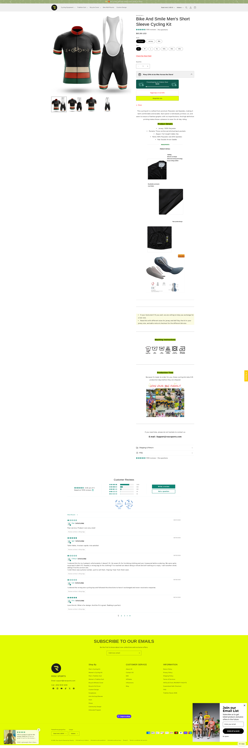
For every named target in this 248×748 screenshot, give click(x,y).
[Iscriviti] (139, 653)
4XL (179, 49)
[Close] (244, 705)
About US (129, 669)
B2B (127, 676)
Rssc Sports (59, 740)
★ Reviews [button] (246, 376)
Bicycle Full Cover (95, 686)
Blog (127, 686)
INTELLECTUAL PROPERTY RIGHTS (175, 683)
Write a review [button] (163, 486)
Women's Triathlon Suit (96, 679)
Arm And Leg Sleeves (96, 696)
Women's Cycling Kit (95, 672)
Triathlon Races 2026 (170, 693)
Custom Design (94, 689)
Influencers (130, 683)
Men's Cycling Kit (94, 669)
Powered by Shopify (68, 740)
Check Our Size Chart (143, 56)
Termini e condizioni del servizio (138, 740)
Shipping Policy (168, 676)
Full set (140, 41)
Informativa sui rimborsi (82, 740)
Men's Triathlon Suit (95, 676)
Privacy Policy (167, 672)
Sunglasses (92, 693)
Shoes (91, 703)
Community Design (95, 706)
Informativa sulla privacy (114, 740)
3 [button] (124, 616)
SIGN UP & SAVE (233, 731)
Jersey (150, 41)
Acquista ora (157, 98)
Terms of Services (169, 679)
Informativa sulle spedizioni (98, 740)
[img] (72, 520)
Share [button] (140, 105)
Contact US (130, 672)
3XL (172, 49)
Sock (90, 700)
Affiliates (129, 679)
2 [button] (121, 616)
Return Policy (167, 669)
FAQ (164, 689)
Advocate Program (95, 710)
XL (157, 49)
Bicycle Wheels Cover (96, 683)
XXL (164, 49)
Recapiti (125, 740)
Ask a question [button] (163, 491)
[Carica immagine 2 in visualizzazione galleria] (75, 104)
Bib (159, 41)
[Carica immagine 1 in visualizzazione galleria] (59, 104)
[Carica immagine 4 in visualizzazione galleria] (107, 104)
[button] (237, 1)
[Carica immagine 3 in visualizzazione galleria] (91, 104)
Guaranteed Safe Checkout (172, 686)
